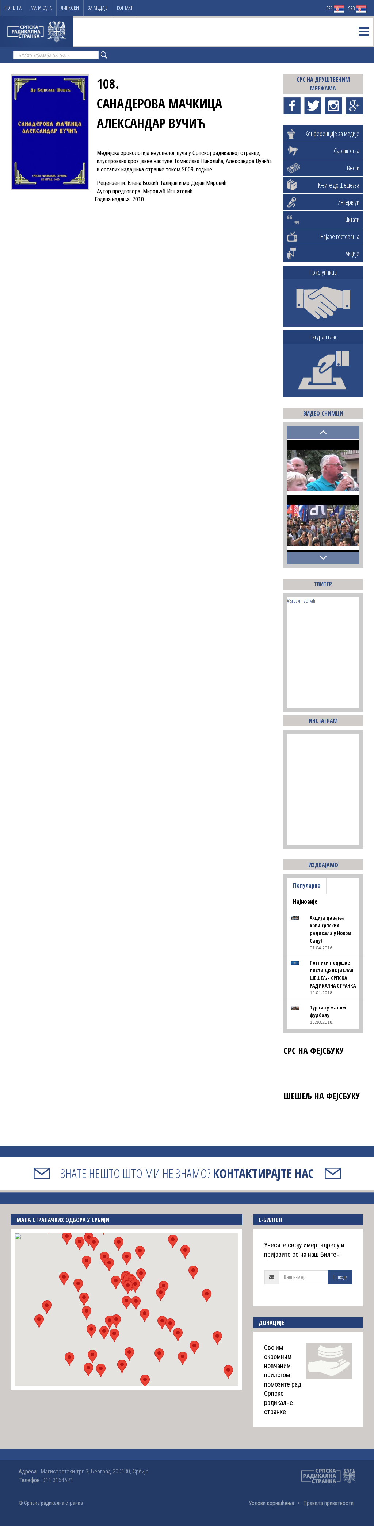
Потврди (340, 1277)
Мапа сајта (41, 7)
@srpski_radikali (301, 600)
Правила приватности (328, 1503)
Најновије (305, 901)
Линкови (70, 7)
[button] (126, 1302)
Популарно (307, 885)
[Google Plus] (354, 105)
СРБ (329, 8)
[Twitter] (312, 105)
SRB (352, 8)
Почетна (13, 7)
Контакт (125, 7)
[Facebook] (292, 105)
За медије (98, 7)
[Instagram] (333, 105)
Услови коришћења (271, 1503)
